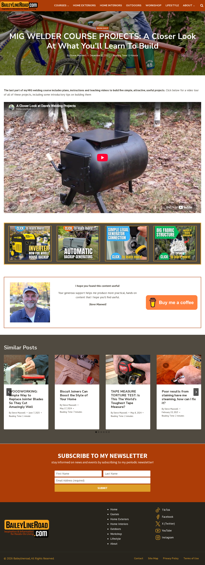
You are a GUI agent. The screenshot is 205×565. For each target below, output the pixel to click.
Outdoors (115, 529)
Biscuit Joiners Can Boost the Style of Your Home (74, 395)
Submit (102, 488)
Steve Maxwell (78, 55)
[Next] (196, 392)
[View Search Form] (202, 5)
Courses (114, 514)
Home (113, 509)
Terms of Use (191, 558)
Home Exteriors (119, 519)
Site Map (153, 558)
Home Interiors (119, 524)
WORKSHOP (153, 5)
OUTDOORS (133, 5)
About (113, 543)
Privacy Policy (171, 558)
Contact (138, 558)
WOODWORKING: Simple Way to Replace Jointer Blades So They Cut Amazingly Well (26, 399)
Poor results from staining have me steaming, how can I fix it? (179, 397)
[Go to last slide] (9, 392)
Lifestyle (115, 538)
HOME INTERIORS (111, 5)
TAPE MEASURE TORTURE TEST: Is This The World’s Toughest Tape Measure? (125, 399)
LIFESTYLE (172, 5)
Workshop (102, 28)
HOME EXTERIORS (84, 5)
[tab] (96, 432)
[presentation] (26, 369)
